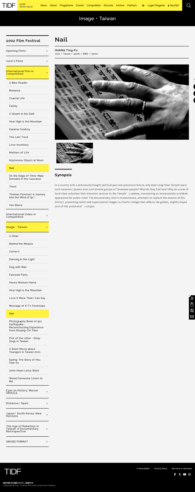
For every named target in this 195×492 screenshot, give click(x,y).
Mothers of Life (19, 152)
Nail (11, 168)
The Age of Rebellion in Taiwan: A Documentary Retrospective (22, 429)
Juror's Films (14, 60)
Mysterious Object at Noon (26, 160)
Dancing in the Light (22, 259)
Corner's (14, 251)
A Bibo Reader (18, 82)
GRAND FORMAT (17, 441)
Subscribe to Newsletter (192, 317)
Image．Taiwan (16, 227)
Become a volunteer (182, 468)
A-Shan (13, 236)
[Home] (8, 5)
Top (188, 485)
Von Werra (15, 205)
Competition (94, 5)
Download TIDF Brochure (192, 304)
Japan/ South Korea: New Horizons (24, 415)
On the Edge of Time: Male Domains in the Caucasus (26, 177)
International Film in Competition (20, 72)
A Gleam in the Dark (22, 113)
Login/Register (156, 5)
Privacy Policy (160, 468)
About (53, 5)
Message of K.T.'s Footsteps (27, 305)
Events (80, 5)
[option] (122, 102)
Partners (132, 5)
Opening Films (16, 50)
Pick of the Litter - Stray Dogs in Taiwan (24, 340)
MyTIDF (174, 5)
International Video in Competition (21, 215)
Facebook (174, 474)
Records (108, 5)
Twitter (179, 474)
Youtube (184, 474)
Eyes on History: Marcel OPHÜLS (22, 392)
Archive (120, 5)
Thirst (12, 186)
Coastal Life (17, 98)
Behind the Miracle (21, 243)
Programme (66, 5)
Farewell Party (18, 274)
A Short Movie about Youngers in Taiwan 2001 (25, 350)
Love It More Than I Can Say (27, 298)
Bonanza (14, 90)
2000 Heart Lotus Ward (24, 370)
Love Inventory (19, 144)
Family (13, 106)
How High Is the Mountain (25, 121)
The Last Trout (18, 137)
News (44, 5)
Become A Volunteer (192, 310)
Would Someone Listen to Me (26, 380)
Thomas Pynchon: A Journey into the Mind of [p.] (27, 196)
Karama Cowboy (19, 129)
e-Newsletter (143, 468)
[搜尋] (188, 5)
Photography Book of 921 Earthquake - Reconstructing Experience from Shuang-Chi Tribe (26, 326)
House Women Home (22, 282)
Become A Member (192, 298)
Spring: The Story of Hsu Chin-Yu (25, 361)
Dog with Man (18, 267)
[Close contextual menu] (189, 295)
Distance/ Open (17, 403)
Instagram (189, 474)
